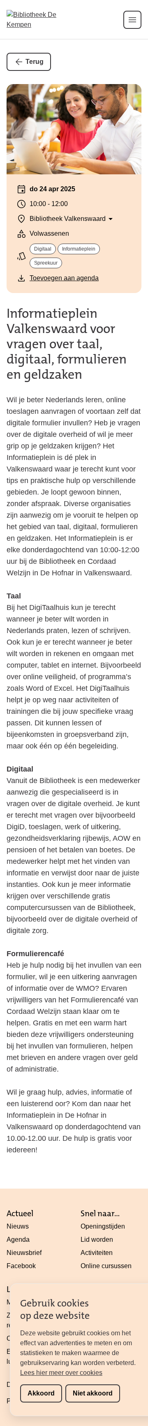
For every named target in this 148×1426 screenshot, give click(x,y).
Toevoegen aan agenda (64, 277)
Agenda (18, 1239)
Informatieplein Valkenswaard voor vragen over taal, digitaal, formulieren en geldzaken (67, 344)
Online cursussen (106, 1265)
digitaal (42, 249)
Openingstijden (103, 1226)
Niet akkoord (93, 1393)
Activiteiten (97, 1252)
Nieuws (18, 1226)
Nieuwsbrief (24, 1252)
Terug (34, 61)
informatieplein (78, 249)
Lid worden (97, 1239)
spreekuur (46, 263)
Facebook (21, 1265)
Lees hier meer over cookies (61, 1372)
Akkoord (41, 1393)
